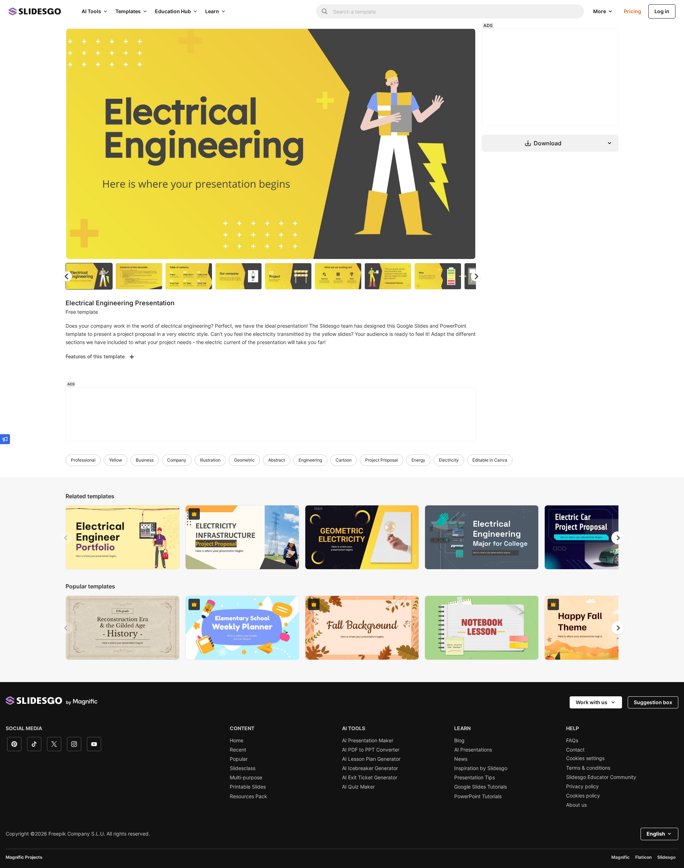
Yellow (115, 460)
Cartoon (344, 460)
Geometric (244, 460)
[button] (476, 276)
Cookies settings (585, 758)
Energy (418, 460)
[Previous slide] (66, 537)
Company (176, 460)
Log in (661, 11)
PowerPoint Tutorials (478, 796)
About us (576, 805)
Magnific (620, 857)
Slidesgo (666, 857)
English (656, 834)
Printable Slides (248, 787)
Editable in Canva (489, 460)
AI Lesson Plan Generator (371, 759)
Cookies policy (583, 796)
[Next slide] (464, 143)
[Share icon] (463, 40)
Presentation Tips (474, 777)
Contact (575, 750)
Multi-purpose (246, 777)
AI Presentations (473, 750)
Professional (83, 460)
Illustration (210, 460)
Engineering (310, 460)
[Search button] (324, 11)
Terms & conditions (588, 768)
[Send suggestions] (5, 439)
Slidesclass (242, 768)
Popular (239, 759)
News (460, 759)
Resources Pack (248, 796)
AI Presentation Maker (367, 740)
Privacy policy (582, 786)
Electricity (449, 460)
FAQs (572, 740)
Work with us (591, 702)
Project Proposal (381, 460)
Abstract (276, 460)
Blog (459, 740)
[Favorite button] (445, 40)
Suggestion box (653, 702)
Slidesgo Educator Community (601, 777)
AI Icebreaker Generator (370, 768)
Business (145, 460)
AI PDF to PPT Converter (370, 750)
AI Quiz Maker (358, 787)
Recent (238, 750)
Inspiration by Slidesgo (480, 768)
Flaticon (643, 857)
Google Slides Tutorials (480, 787)
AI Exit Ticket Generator (369, 777)
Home (236, 740)
